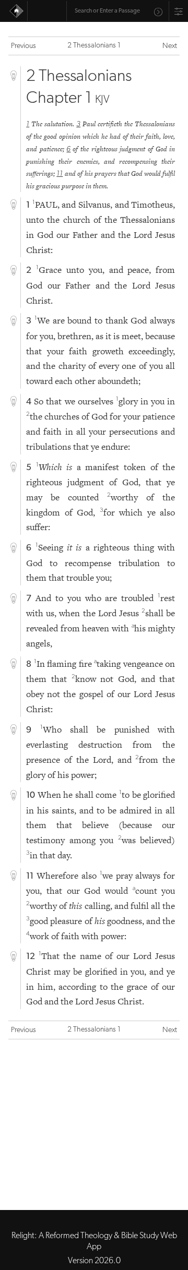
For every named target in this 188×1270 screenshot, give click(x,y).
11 (59, 174)
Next (169, 46)
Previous (23, 46)
